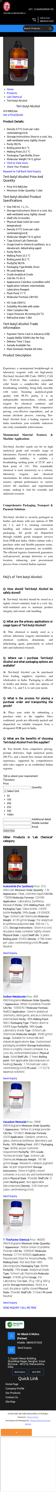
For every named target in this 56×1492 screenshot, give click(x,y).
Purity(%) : (19, 912)
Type (9, 240)
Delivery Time (14, 341)
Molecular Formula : (28, 897)
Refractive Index (16, 317)
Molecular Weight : (34, 1034)
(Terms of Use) (32, 1417)
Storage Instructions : (27, 1049)
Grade (10, 274)
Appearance (13, 282)
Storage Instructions (18, 210)
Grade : (39, 912)
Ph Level (11, 270)
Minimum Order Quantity (21, 190)
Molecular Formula (17, 297)
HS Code (11, 302)
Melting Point (14, 255)
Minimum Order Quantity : (32, 890)
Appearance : (23, 893)
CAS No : (14, 1007)
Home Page (11, 1384)
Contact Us (11, 1397)
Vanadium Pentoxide (14, 1121)
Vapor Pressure (15, 313)
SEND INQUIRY (11, 1307)
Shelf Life (12, 218)
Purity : (22, 905)
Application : (27, 1015)
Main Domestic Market (19, 349)
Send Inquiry (34, 171)
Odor (10, 310)
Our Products (13, 1392)
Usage (10, 244)
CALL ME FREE (28, 1307)
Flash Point (13, 293)
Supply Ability (14, 337)
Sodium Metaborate (14, 996)
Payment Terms (15, 334)
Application (13, 285)
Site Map (10, 1401)
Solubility (12, 306)
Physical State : (15, 935)
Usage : (32, 1163)
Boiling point (14, 259)
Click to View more (17, 162)
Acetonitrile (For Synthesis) (18, 886)
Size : (18, 1167)
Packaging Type (16, 267)
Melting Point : (40, 905)
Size (9, 206)
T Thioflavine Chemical (16, 1239)
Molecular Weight (17, 236)
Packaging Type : (28, 1148)
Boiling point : (15, 938)
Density (11, 229)
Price (9, 186)
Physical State (15, 221)
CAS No (11, 278)
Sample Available (16, 345)
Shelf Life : (38, 935)
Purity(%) (12, 263)
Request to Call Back (14, 171)
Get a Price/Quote (13, 114)
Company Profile (14, 1388)
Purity (10, 251)
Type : (20, 916)
